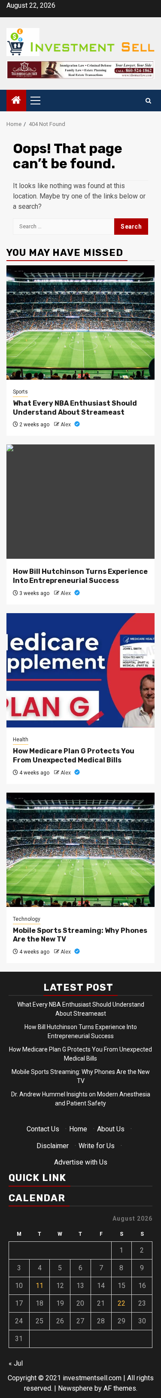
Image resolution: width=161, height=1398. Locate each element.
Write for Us (97, 1146)
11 (39, 1286)
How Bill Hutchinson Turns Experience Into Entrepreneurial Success (80, 576)
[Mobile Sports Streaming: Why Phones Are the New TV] (80, 850)
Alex (66, 425)
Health (20, 740)
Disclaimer (52, 1146)
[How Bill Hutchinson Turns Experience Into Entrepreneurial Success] (80, 501)
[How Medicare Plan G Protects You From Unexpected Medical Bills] (80, 670)
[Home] (16, 101)
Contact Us (43, 1129)
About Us (111, 1129)
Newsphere (75, 1388)
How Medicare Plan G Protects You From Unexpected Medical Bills (73, 755)
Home (78, 1129)
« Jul (16, 1363)
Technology (26, 919)
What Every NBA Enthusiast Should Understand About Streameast (75, 407)
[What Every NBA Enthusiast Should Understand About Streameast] (80, 322)
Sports (20, 392)
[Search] (148, 100)
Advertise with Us (80, 1162)
